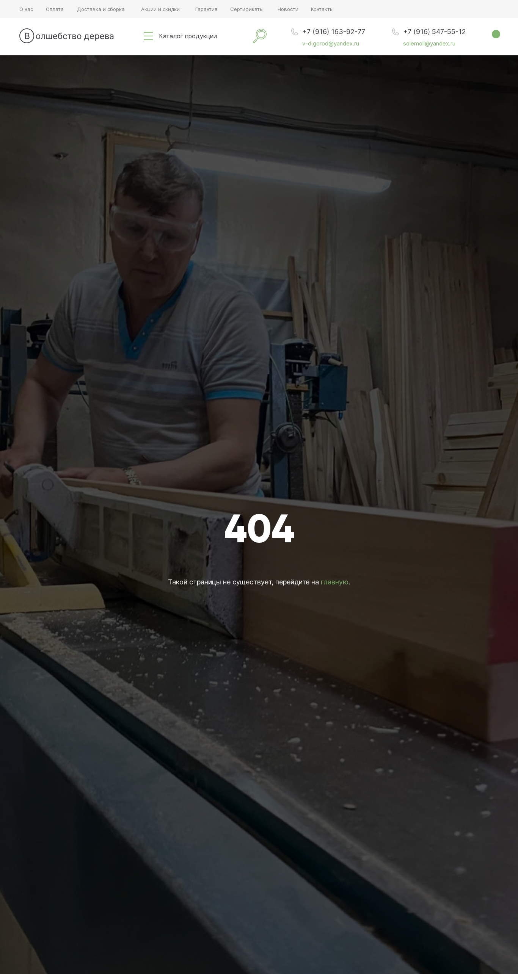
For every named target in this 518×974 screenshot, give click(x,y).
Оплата (55, 9)
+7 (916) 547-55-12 (434, 32)
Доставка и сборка (101, 9)
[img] (148, 36)
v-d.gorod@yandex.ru (330, 43)
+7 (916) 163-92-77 (333, 32)
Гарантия (206, 9)
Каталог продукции (188, 36)
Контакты (322, 9)
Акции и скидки (160, 9)
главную (334, 582)
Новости (288, 9)
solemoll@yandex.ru (429, 43)
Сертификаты (247, 9)
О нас (26, 9)
